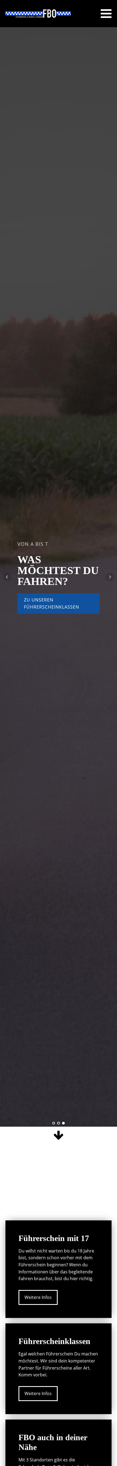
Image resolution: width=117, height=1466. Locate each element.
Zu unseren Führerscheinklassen (51, 603)
